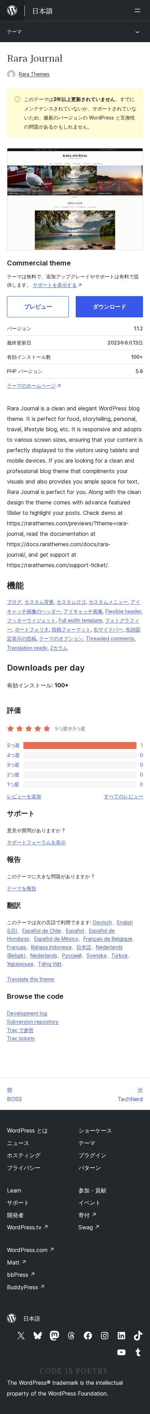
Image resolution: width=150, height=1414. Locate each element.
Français (16, 947)
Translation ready (27, 648)
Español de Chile (41, 931)
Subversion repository (33, 1022)
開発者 (15, 1215)
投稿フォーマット (71, 629)
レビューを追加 (24, 796)
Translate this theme (30, 979)
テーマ (14, 31)
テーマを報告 (21, 888)
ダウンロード (109, 306)
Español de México (56, 939)
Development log (27, 1013)
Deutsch (102, 922)
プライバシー (23, 1167)
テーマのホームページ (31, 385)
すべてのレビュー (123, 796)
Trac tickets (21, 1038)
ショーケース (95, 1130)
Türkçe (119, 955)
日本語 (83, 947)
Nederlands (43, 955)
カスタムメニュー (108, 602)
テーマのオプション (61, 638)
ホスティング (23, 1155)
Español (75, 931)
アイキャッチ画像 (83, 611)
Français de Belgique (107, 939)
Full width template (80, 620)
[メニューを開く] (139, 10)
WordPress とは (27, 1130)
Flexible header (123, 611)
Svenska (96, 955)
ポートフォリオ (32, 629)
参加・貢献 (92, 1190)
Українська (20, 964)
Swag (89, 1227)
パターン (89, 1167)
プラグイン (92, 1155)
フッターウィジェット (31, 620)
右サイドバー (108, 629)
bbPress (21, 1274)
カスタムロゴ (71, 602)
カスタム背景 (39, 602)
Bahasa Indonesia (51, 947)
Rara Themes (34, 74)
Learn (14, 1190)
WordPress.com (30, 1249)
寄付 (87, 1215)
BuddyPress (26, 1287)
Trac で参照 (20, 1030)
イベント (89, 1202)
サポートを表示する (55, 285)
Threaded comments (110, 638)
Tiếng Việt (49, 964)
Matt (17, 1262)
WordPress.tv (27, 1227)
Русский (72, 955)
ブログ (14, 602)
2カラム (59, 648)
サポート (18, 1202)
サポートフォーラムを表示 (36, 842)
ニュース (18, 1142)
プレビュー (38, 306)
